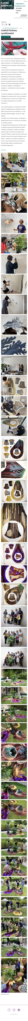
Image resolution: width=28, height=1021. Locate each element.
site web (3, 150)
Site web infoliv (14, 1014)
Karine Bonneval (7, 5)
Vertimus (23, 15)
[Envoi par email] (9, 24)
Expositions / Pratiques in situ (20, 5)
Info (17, 13)
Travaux (18, 11)
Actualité (19, 8)
